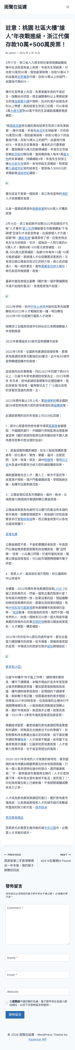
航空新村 (17, 154)
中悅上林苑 (38, 306)
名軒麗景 (23, 77)
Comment (15, 908)
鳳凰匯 (52, 426)
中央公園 (50, 828)
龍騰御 (58, 405)
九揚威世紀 (16, 168)
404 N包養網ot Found (56, 858)
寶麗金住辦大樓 (51, 266)
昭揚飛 (48, 460)
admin (12, 52)
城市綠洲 (41, 807)
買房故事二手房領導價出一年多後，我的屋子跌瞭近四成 (19, 862)
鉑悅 (50, 646)
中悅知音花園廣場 (20, 607)
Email (12, 975)
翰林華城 (26, 519)
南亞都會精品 (14, 817)
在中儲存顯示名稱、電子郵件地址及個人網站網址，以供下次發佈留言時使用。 (38, 1003)
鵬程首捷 (24, 238)
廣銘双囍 (15, 125)
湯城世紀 (23, 173)
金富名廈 (11, 534)
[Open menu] (67, 7)
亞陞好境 (38, 622)
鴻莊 (65, 193)
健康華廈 (38, 208)
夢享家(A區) (14, 667)
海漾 (15, 612)
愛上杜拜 (28, 228)
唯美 (23, 739)
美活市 (40, 130)
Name (12, 958)
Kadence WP (38, 1039)
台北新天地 (16, 163)
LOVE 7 (59, 588)
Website (12, 991)
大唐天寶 (16, 111)
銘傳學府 (50, 400)
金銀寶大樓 (21, 101)
